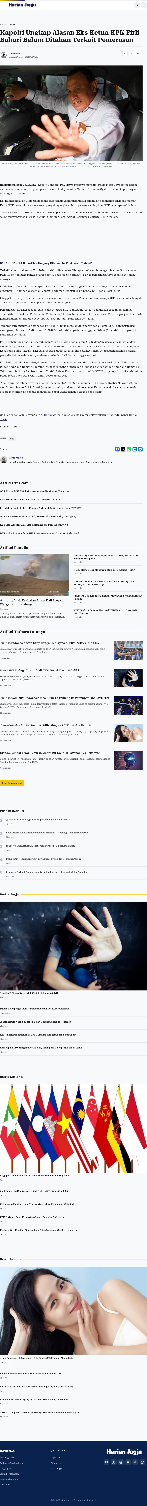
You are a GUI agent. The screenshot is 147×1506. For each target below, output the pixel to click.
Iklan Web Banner (9, 1479)
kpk (12, 439)
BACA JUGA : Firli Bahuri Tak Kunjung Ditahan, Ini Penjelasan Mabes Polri (48, 263)
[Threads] (135, 1462)
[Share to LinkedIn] (135, 449)
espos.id (55, 1457)
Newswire (14, 53)
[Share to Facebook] (117, 449)
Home (3, 24)
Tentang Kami (7, 1457)
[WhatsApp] (142, 1462)
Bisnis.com (56, 1463)
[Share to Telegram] (140, 449)
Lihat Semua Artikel (12, 783)
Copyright (5, 1468)
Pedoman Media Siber (11, 1463)
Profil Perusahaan (9, 1474)
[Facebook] (106, 1462)
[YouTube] (128, 1462)
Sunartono (16, 457)
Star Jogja (56, 1468)
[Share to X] (123, 449)
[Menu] (3, 5)
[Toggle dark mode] (144, 5)
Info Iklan (5, 1485)
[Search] (137, 5)
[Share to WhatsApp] (129, 449)
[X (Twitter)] (114, 1462)
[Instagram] (121, 1462)
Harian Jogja (52, 414)
